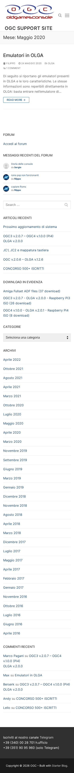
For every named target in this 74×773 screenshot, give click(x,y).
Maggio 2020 (13, 423)
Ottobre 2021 (13, 369)
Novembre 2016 (15, 597)
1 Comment (13, 68)
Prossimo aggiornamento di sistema (30, 227)
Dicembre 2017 (14, 542)
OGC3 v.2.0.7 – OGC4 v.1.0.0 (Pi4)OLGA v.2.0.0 (28, 238)
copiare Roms (18, 186)
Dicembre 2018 (14, 496)
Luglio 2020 (12, 414)
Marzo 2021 (12, 396)
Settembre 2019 (15, 460)
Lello (6, 708)
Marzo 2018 (12, 533)
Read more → (16, 99)
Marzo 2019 (12, 478)
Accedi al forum (15, 144)
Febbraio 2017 (13, 578)
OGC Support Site (28, 28)
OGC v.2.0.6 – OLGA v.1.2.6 (23, 259)
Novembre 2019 (15, 451)
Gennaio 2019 (13, 487)
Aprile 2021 (11, 387)
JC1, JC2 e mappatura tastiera (26, 250)
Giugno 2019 (12, 469)
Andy (7, 699)
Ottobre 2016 (13, 606)
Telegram (46, 737)
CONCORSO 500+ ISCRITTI (23, 268)
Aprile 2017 (11, 569)
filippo (10, 63)
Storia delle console (22, 163)
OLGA (51, 63)
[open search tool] (60, 15)
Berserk (8, 684)
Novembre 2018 (15, 505)
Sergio (17, 167)
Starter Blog (59, 765)
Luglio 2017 (11, 551)
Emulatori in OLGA (23, 55)
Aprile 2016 (11, 633)
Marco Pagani (13, 656)
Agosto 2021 (12, 378)
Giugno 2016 (12, 624)
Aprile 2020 (12, 432)
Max (6, 675)
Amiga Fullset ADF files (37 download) (31, 291)
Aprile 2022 (12, 360)
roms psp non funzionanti (25, 175)
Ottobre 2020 (13, 405)
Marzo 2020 (12, 442)
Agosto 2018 (12, 515)
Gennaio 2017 (13, 587)
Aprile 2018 (11, 524)
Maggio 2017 (12, 560)
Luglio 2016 (12, 615)
